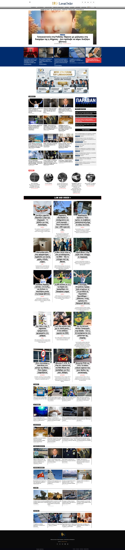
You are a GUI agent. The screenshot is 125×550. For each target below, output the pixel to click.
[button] (95, 7)
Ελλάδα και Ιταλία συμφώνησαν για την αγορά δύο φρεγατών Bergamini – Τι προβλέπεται (54, 482)
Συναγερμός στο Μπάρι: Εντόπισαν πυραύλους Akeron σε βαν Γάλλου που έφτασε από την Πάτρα (69, 502)
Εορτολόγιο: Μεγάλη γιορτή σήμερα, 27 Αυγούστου (84, 116)
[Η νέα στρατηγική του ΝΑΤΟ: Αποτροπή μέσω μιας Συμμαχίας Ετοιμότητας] (62, 177)
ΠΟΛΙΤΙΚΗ (71, 57)
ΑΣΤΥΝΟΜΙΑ (62, 34)
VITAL (42, 338)
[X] (93, 2)
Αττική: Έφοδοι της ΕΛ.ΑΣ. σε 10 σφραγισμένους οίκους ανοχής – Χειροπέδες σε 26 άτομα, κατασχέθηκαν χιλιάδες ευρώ (30, 60)
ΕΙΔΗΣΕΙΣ (77, 146)
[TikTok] (91, 2)
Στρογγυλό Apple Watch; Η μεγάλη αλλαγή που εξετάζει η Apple (93, 60)
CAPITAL (42, 227)
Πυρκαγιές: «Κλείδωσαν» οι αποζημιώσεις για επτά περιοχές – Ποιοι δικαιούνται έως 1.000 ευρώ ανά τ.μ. (62, 222)
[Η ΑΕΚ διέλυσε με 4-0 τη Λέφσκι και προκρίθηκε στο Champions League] (62, 277)
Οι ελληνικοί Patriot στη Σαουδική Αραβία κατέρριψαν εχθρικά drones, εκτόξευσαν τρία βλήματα (40, 502)
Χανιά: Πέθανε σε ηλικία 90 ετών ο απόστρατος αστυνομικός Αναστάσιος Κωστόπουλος (69, 460)
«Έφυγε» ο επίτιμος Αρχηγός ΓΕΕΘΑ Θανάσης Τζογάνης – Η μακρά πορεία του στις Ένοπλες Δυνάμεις (65, 110)
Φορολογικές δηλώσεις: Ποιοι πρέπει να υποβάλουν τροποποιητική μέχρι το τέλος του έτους (82, 220)
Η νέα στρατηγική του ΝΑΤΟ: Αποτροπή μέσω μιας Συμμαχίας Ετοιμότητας (62, 185)
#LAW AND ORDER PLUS (80, 9)
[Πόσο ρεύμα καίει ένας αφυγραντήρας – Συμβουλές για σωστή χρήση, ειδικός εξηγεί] (42, 245)
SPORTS (76, 164)
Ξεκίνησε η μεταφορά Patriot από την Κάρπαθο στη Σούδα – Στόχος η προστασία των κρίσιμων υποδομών (69, 482)
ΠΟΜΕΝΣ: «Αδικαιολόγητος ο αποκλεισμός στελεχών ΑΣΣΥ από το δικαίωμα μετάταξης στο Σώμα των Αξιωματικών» (51, 127)
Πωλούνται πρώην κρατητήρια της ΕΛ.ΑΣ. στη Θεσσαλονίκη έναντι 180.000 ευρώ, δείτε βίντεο (50, 110)
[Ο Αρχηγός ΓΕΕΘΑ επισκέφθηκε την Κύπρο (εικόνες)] (84, 475)
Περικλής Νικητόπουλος (48, 184)
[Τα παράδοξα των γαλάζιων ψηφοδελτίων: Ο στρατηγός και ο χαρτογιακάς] (77, 52)
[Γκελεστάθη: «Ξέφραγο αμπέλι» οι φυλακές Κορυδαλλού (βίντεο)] (66, 155)
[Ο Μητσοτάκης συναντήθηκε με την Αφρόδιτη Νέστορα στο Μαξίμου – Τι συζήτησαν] (84, 518)
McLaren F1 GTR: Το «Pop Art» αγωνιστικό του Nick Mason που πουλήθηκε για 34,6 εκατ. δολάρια (62, 367)
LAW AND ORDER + (62, 198)
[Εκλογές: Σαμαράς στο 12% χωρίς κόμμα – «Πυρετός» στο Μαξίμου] (55, 518)
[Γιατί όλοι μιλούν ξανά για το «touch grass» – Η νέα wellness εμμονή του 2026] (62, 319)
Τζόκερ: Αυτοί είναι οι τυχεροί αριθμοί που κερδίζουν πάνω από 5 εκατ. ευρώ (85, 125)
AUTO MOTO (42, 375)
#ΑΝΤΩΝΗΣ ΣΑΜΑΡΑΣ (71, 9)
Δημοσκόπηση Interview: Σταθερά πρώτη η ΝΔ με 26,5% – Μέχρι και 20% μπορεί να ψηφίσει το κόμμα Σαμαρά (70, 525)
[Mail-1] (68, 544)
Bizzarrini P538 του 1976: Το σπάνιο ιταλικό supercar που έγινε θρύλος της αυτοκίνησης (82, 367)
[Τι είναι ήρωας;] (48, 177)
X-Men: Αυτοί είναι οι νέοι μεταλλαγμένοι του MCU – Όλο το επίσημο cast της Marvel (62, 256)
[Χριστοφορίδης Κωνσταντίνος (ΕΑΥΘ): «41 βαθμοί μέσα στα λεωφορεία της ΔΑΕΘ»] (34, 177)
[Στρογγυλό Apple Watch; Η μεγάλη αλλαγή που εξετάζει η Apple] (93, 52)
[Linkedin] (88, 2)
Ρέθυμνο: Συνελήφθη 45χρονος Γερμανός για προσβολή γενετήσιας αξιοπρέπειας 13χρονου (70, 419)
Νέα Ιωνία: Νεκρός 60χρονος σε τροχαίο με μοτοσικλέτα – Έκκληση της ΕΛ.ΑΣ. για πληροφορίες (35, 127)
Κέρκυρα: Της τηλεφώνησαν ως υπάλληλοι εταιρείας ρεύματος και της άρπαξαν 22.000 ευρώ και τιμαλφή (54, 419)
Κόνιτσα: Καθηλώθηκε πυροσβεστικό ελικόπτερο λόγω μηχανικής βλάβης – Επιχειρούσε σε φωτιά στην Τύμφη (36, 162)
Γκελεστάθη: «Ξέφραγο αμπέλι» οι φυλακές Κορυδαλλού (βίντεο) (66, 161)
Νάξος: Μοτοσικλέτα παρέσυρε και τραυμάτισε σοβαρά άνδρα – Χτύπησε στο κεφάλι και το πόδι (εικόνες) (83, 399)
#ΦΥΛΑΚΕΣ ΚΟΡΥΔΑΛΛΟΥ (57, 9)
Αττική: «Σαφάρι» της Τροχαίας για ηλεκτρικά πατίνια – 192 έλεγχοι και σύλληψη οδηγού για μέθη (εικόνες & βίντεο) (50, 162)
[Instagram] (85, 2)
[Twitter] (60, 544)
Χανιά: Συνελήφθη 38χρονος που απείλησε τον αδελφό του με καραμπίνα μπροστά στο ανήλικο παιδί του (40, 419)
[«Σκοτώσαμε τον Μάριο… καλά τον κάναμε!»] (90, 177)
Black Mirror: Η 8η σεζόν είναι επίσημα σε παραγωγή (82, 254)
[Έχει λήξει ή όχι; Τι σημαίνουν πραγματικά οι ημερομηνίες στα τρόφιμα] (42, 319)
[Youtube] (65, 544)
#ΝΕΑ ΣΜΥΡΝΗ (47, 9)
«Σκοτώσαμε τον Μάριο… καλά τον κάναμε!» (90, 184)
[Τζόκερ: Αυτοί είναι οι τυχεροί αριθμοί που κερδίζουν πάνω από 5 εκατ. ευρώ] (40, 391)
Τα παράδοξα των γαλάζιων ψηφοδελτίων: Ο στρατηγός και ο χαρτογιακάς (76, 60)
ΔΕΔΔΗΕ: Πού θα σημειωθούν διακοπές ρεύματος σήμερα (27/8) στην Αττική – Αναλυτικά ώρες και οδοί (85, 113)
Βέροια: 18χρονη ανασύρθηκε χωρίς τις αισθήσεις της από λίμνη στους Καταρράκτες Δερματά (69, 399)
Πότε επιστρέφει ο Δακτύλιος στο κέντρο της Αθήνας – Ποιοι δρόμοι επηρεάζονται (42, 367)
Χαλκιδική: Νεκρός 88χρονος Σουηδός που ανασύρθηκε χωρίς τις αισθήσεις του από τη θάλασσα (55, 399)
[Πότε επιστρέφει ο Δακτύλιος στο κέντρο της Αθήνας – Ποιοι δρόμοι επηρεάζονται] (42, 356)
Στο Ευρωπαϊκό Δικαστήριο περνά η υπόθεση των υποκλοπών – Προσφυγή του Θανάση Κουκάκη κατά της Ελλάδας (84, 439)
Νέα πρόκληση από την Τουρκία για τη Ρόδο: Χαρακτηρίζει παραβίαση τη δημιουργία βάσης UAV (39, 482)
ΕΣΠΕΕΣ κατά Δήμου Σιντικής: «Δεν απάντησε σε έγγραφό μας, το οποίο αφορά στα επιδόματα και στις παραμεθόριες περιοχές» (85, 139)
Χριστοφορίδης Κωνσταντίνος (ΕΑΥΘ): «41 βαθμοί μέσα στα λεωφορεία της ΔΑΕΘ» (34, 185)
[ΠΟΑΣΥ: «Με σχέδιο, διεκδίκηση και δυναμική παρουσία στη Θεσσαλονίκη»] (51, 138)
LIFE (86, 57)
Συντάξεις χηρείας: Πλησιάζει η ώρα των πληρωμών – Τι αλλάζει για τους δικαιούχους (42, 220)
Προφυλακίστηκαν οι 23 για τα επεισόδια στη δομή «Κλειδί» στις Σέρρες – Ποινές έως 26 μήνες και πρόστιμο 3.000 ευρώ (70, 439)
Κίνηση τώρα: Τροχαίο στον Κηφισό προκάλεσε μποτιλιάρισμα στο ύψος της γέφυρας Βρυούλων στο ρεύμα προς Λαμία (85, 120)
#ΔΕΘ (51, 9)
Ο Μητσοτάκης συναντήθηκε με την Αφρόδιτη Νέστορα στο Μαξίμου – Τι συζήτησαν (83, 525)
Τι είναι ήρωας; (48, 183)
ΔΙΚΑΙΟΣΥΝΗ (56, 57)
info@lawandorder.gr (64, 541)
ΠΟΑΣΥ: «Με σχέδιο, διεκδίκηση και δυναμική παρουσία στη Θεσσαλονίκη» (50, 145)
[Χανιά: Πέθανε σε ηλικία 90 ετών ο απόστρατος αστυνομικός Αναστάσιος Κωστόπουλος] (70, 453)
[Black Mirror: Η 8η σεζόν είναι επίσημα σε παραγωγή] (82, 245)
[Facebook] (82, 2)
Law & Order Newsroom (57, 65)
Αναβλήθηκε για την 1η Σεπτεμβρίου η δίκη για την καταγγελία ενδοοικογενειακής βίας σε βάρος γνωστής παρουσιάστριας (65, 128)
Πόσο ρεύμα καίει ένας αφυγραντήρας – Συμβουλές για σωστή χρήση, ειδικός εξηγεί (42, 256)
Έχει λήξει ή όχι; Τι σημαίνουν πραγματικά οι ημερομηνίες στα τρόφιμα (42, 330)
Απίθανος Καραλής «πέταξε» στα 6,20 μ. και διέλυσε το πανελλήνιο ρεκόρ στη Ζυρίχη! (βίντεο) (36, 110)
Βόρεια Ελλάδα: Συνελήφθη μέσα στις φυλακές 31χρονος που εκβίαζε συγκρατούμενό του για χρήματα (45, 60)
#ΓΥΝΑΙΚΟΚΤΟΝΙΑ (65, 9)
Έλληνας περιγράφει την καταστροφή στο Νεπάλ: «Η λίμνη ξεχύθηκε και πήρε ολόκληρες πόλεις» (84, 502)
